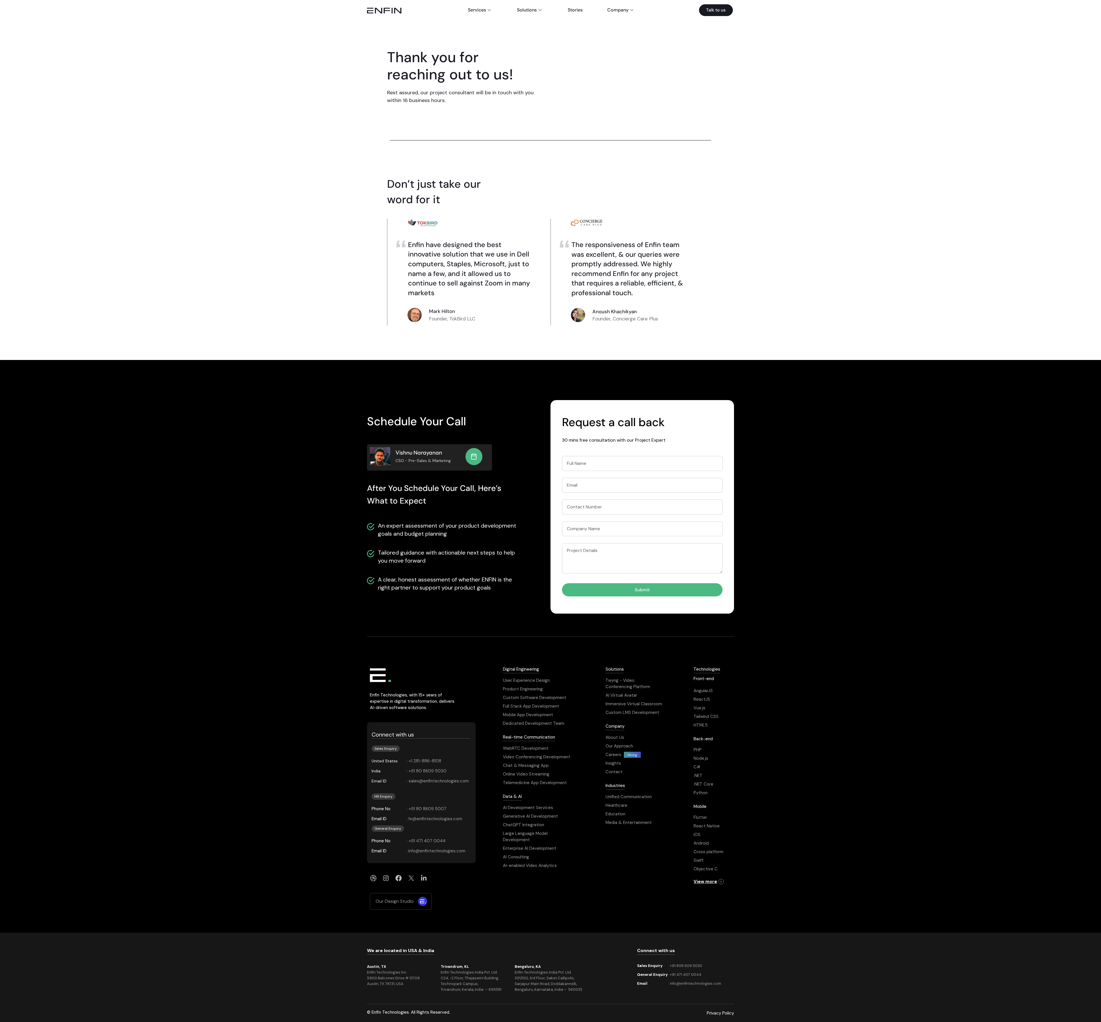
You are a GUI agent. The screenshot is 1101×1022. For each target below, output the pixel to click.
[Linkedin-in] (423, 878)
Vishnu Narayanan (418, 452)
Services (477, 10)
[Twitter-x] (411, 878)
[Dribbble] (373, 878)
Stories (575, 10)
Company (617, 10)
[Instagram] (386, 878)
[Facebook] (398, 878)
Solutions (527, 10)
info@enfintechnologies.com (695, 983)
